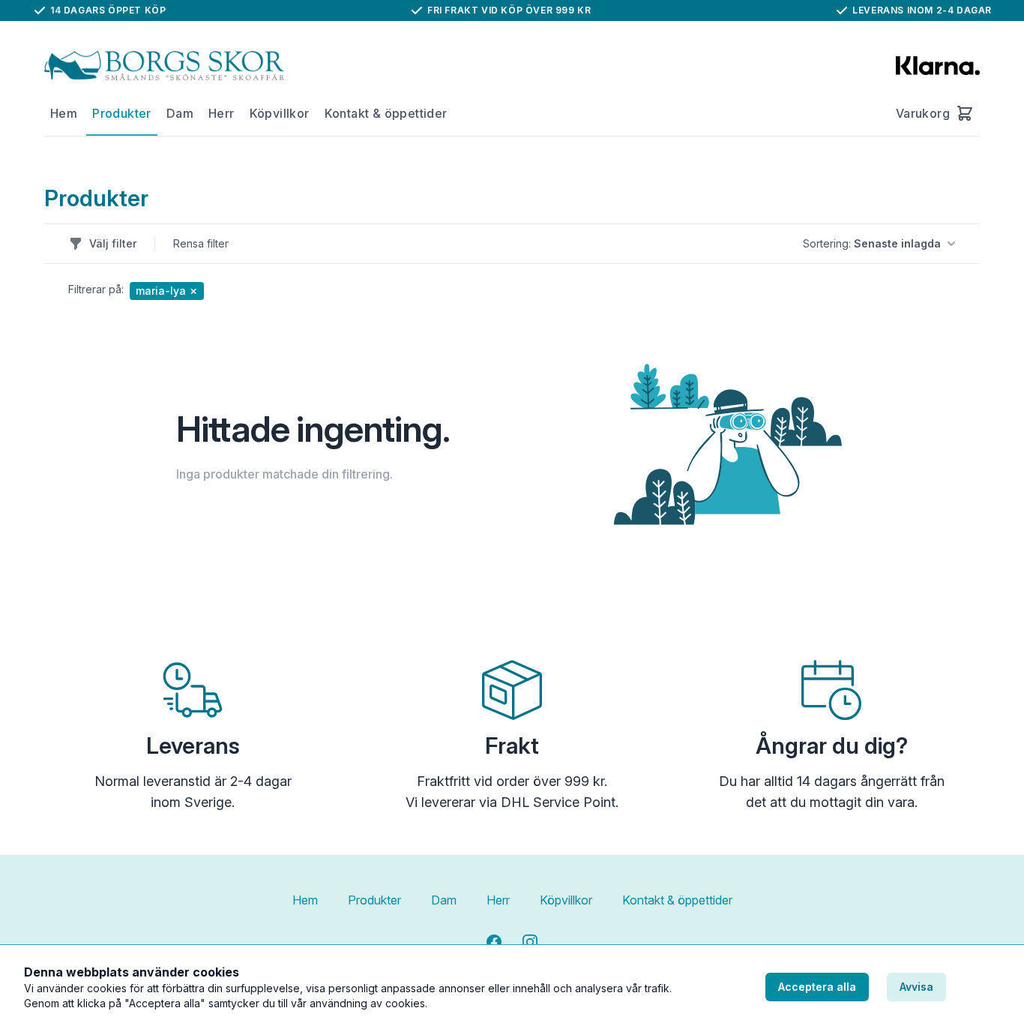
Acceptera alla (817, 986)
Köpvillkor (280, 113)
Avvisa (916, 986)
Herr (221, 113)
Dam (179, 113)
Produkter (121, 113)
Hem (63, 113)
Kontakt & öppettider (386, 113)
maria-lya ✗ (167, 290)
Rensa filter (201, 243)
